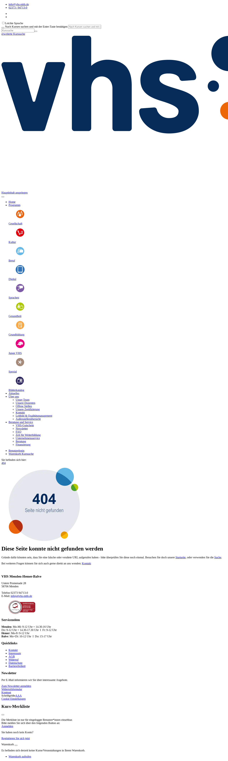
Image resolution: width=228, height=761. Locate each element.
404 (3, 463)
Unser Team (22, 399)
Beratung (21, 441)
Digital (12, 279)
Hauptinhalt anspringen (14, 192)
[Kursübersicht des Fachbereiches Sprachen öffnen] (20, 291)
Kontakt (20, 412)
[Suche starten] (2, 27)
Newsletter (22, 428)
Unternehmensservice (28, 438)
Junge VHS (15, 353)
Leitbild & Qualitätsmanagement (34, 415)
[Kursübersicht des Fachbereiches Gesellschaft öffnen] (20, 217)
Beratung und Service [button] (21, 422)
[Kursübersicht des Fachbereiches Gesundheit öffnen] (20, 310)
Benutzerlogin (16, 450)
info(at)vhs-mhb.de (21, 595)
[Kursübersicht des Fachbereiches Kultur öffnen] (20, 236)
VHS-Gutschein (25, 425)
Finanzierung (23, 444)
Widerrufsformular (11, 689)
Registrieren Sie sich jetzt (15, 738)
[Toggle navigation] (2, 196)
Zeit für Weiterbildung (28, 434)
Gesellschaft (15, 223)
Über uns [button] (14, 396)
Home (12, 201)
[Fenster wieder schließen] (2, 714)
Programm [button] (14, 205)
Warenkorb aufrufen (20, 756)
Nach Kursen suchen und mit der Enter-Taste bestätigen (36, 26)
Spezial (13, 371)
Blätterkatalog (16, 390)
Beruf (12, 260)
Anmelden (7, 726)
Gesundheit (15, 316)
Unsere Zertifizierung (28, 409)
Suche (217, 557)
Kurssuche (28, 453)
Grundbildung (16, 334)
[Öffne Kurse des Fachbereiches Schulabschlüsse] (20, 328)
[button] (16, 686)
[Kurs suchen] (35, 31)
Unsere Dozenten (25, 402)
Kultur (12, 242)
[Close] (16, 745)
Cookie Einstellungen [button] (13, 698)
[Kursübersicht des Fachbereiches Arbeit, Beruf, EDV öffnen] (20, 254)
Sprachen (14, 297)
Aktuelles (14, 393)
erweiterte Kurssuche (13, 33)
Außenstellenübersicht (28, 418)
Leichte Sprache (14, 23)
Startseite (180, 557)
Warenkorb (15, 453)
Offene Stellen (24, 406)
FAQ (18, 431)
